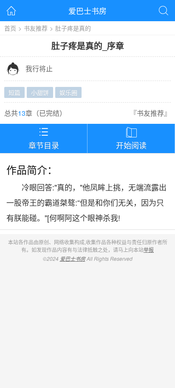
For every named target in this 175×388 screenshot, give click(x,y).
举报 (149, 249)
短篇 (14, 92)
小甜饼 (40, 92)
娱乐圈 (68, 92)
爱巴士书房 (87, 10)
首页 (10, 28)
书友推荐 (36, 28)
